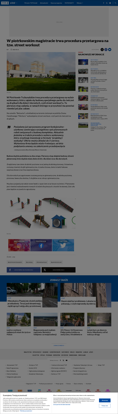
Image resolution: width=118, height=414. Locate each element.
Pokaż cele (105, 405)
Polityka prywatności (26, 411)
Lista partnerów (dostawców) (61, 404)
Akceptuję (105, 400)
